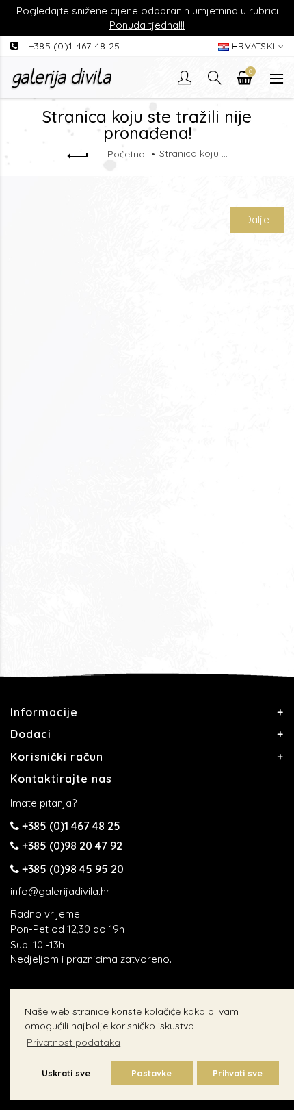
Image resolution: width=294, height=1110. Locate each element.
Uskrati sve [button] (66, 1073)
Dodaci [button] (30, 734)
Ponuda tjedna (143, 24)
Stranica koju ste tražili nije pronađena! (193, 153)
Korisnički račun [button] (56, 757)
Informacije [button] (44, 712)
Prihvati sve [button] (238, 1073)
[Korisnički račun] (186, 77)
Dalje (257, 219)
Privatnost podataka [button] (73, 1042)
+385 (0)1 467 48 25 (74, 46)
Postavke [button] (151, 1073)
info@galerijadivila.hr (60, 891)
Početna (126, 154)
